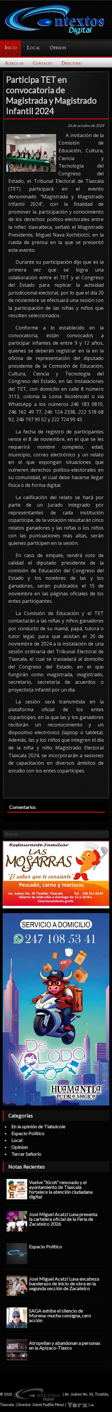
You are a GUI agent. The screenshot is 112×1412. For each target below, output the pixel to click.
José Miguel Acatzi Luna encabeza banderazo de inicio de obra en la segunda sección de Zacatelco (64, 1283)
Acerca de (14, 63)
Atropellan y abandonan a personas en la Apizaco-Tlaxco (64, 1345)
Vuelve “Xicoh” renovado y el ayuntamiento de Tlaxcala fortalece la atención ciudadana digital (61, 1189)
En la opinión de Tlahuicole (38, 1126)
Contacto (42, 63)
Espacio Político (28, 1133)
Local (33, 48)
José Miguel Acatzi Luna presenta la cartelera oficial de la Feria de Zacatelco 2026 (63, 1218)
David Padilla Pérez (48, 1405)
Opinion (58, 48)
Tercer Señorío (26, 1154)
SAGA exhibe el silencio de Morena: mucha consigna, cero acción (60, 1315)
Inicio (10, 48)
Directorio (72, 63)
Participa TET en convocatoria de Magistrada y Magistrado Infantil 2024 (51, 95)
